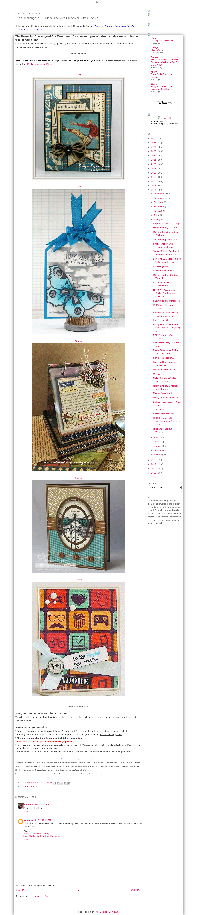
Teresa (78, 341)
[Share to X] (61, 783)
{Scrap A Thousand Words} (36, 833)
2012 (154, 464)
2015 (154, 185)
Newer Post (21, 890)
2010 (154, 473)
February (158, 450)
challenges (30, 786)
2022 (154, 155)
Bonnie (78, 478)
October (158, 202)
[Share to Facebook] (65, 783)
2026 (154, 138)
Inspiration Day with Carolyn (166, 223)
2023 (154, 151)
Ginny (78, 74)
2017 (154, 177)
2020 (154, 164)
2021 (154, 160)
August (157, 211)
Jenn (78, 186)
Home (79, 890)
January (158, 454)
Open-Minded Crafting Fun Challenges (41, 836)
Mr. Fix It (157, 374)
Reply (25, 811)
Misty (154, 72)
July (156, 215)
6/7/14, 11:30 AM (42, 820)
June (156, 219)
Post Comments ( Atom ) (41, 896)
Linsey (78, 579)
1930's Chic (159, 409)
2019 (154, 168)
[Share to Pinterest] (68, 783)
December (159, 193)
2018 (154, 173)
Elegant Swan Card (162, 393)
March (157, 446)
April (156, 441)
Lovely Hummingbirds (163, 270)
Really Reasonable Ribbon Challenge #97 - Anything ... (166, 327)
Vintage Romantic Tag (164, 413)
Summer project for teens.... (166, 239)
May (156, 437)
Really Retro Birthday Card (166, 397)
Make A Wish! (157, 50)
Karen (154, 38)
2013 (154, 460)
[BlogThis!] (58, 783)
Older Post (136, 890)
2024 (154, 147)
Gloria (154, 84)
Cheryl (154, 47)
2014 (154, 190)
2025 (154, 142)
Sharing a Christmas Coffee (163, 41)
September (159, 206)
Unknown (29, 820)
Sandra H (28, 804)
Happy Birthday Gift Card (165, 227)
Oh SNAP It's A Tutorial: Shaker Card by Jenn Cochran (164, 293)
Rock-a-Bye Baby (161, 266)
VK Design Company (107, 912)
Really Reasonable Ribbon (40, 64)
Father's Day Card (162, 320)
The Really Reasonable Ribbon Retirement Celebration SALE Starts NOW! (164, 62)
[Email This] (54, 783)
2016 (154, 181)
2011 (153, 468)
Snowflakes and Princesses (166, 301)
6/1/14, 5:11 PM (41, 804)
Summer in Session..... (164, 358)
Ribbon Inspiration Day (164, 369)
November (159, 198)
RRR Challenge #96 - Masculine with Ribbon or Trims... (166, 421)
